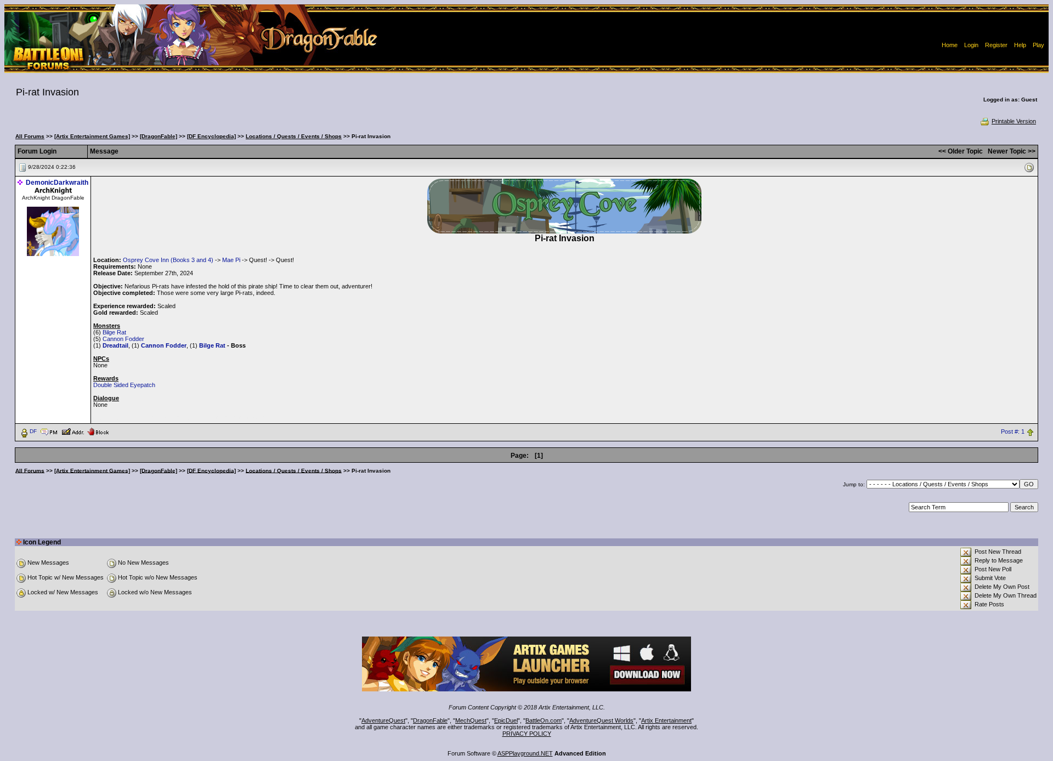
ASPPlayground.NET (525, 753)
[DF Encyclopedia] (211, 136)
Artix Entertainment (666, 720)
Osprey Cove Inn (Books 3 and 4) (168, 260)
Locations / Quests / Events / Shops (294, 136)
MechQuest (470, 720)
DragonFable (430, 720)
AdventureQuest (383, 720)
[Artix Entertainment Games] (92, 136)
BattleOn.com (543, 720)
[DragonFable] (158, 136)
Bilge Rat (114, 332)
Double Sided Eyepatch (124, 385)
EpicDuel (506, 720)
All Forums (29, 136)
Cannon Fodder (123, 339)
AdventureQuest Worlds (601, 720)
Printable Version (1014, 121)
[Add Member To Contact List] (72, 431)
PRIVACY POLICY (526, 733)
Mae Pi (231, 260)
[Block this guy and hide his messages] (98, 431)
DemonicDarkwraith (57, 182)
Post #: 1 (1012, 431)
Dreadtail (115, 345)
